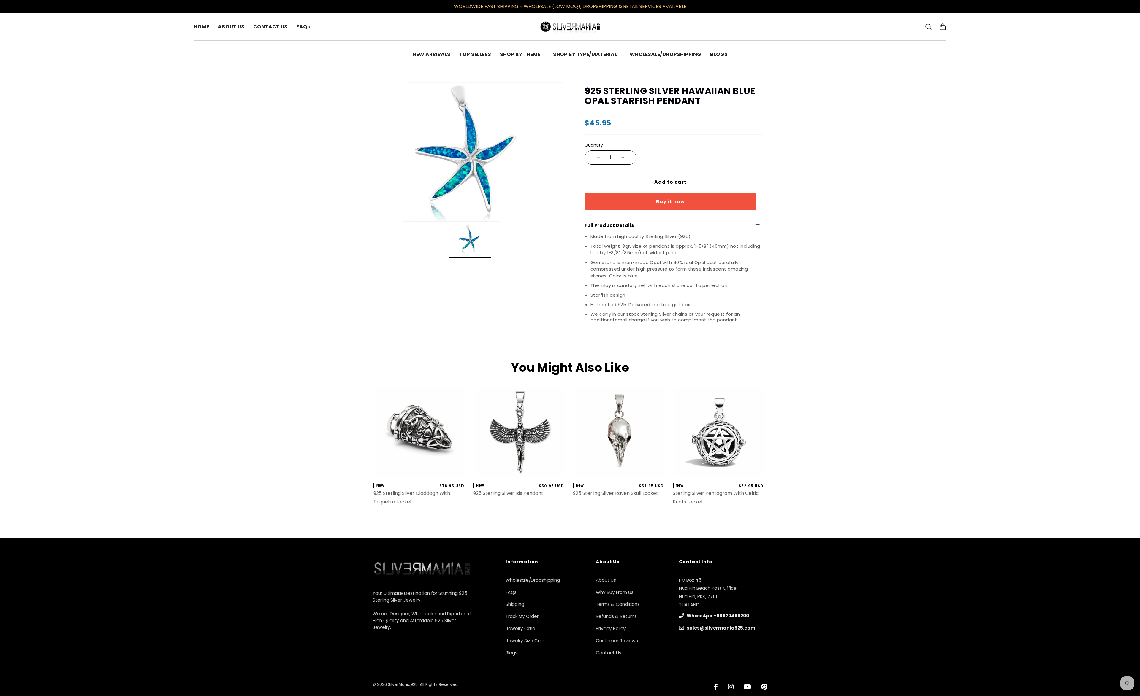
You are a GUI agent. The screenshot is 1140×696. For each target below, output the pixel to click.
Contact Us (608, 653)
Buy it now (670, 201)
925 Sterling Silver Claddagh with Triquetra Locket (411, 497)
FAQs (511, 592)
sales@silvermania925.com (721, 628)
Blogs (511, 653)
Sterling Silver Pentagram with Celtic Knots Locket (716, 497)
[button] (942, 26)
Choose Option (620, 471)
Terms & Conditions (618, 604)
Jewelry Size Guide (526, 641)
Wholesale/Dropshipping (533, 580)
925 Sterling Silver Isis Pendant (508, 493)
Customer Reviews (617, 641)
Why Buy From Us (615, 592)
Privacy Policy (611, 628)
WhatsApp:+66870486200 (717, 616)
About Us (606, 580)
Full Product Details (609, 225)
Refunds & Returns (616, 616)
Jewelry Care (520, 628)
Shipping (515, 604)
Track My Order (522, 616)
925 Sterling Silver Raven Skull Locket (615, 493)
